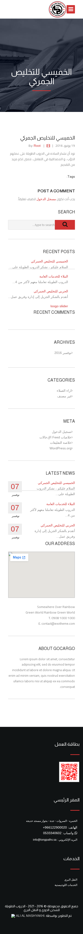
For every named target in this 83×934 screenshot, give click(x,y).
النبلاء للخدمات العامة (53, 276)
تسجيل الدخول (61, 432)
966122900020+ (55, 827)
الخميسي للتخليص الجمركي (49, 261)
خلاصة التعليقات (60, 442)
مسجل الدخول (46, 199)
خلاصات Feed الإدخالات (55, 437)
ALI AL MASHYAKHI (29, 916)
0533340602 (52, 833)
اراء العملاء (64, 390)
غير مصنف (64, 396)
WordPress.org (60, 448)
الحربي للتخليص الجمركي (51, 291)
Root (37, 145)
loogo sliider (59, 306)
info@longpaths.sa (44, 839)
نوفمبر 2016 (62, 353)
